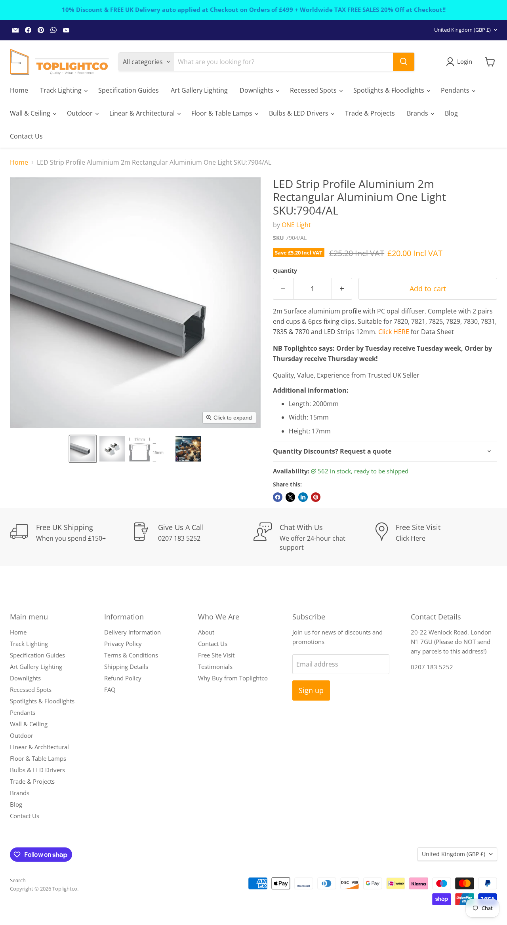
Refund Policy (122, 678)
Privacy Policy (123, 644)
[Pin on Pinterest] (315, 497)
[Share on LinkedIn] (303, 497)
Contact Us (26, 136)
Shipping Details (126, 666)
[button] (82, 448)
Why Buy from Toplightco (233, 678)
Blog (451, 113)
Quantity (285, 271)
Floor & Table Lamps (222, 113)
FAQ (110, 689)
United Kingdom (462, 29)
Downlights (257, 90)
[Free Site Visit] (436, 537)
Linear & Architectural (142, 113)
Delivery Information (132, 632)
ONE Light (296, 224)
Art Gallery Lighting (199, 90)
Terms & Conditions (131, 655)
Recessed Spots (314, 90)
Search (18, 880)
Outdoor (80, 113)
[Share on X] (290, 497)
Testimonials (215, 666)
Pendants (456, 90)
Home (19, 90)
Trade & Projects (370, 113)
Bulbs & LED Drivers (299, 113)
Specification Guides (128, 90)
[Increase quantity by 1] (342, 289)
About (206, 632)
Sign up (311, 690)
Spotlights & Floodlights (389, 90)
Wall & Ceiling (31, 113)
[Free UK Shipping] (71, 537)
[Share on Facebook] (277, 497)
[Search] (403, 62)
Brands (418, 113)
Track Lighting (61, 90)
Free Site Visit (216, 655)
